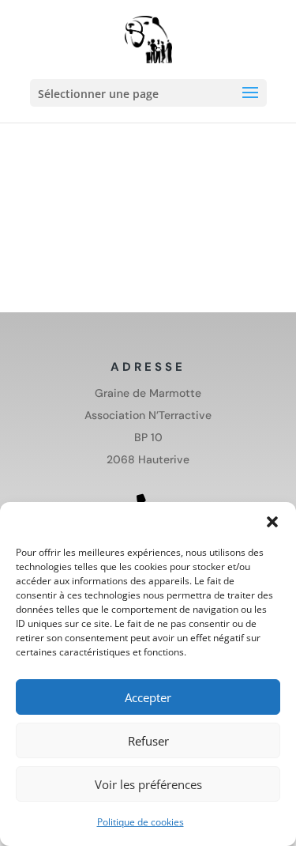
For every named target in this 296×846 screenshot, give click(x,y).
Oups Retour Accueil (86, 232)
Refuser (148, 741)
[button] (272, 522)
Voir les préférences (148, 784)
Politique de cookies (140, 822)
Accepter (148, 697)
